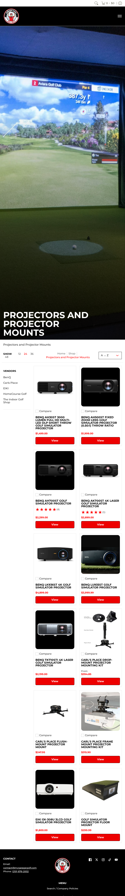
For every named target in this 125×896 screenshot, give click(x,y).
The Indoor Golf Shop (13, 401)
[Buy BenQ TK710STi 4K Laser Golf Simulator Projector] (54, 629)
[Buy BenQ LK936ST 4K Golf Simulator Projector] (54, 554)
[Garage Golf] (11, 16)
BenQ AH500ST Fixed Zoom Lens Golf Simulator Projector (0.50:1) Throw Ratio (99, 421)
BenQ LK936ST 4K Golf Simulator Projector (53, 586)
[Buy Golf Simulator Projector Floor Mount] (100, 789)
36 (32, 353)
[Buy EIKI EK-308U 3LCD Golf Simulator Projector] (54, 789)
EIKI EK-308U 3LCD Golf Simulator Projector (53, 821)
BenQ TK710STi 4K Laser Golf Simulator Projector (54, 662)
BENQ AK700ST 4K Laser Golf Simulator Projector (100, 503)
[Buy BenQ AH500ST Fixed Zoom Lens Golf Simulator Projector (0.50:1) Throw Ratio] (100, 387)
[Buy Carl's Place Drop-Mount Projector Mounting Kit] (100, 629)
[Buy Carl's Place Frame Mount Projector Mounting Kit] (100, 711)
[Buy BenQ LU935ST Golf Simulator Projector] (100, 554)
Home (61, 353)
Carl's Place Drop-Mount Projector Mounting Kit (96, 662)
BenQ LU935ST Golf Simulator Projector (99, 586)
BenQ (7, 377)
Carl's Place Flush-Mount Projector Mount (51, 744)
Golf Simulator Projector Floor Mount (95, 822)
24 (25, 353)
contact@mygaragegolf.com (20, 867)
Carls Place (10, 382)
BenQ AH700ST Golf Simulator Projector (53, 502)
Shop (72, 353)
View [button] (100, 681)
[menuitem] (108, 3)
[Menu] (119, 16)
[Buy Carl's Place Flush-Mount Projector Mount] (54, 711)
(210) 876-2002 (20, 871)
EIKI (6, 388)
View (54, 440)
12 (19, 353)
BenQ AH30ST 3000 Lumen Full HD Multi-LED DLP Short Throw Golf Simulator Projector (53, 423)
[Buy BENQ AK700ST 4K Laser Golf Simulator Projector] (100, 470)
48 (6, 357)
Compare (45, 411)
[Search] (96, 3)
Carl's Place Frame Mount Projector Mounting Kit (97, 744)
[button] (9, 372)
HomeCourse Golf (15, 393)
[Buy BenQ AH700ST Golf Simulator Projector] (54, 470)
